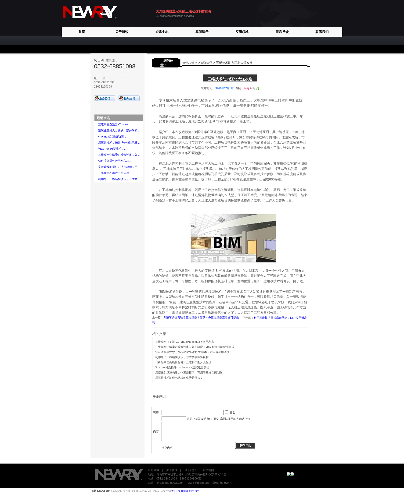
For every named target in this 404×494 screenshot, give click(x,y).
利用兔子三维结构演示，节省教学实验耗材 (182, 357)
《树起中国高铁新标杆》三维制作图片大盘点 (183, 362)
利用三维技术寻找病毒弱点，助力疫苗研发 (280, 317)
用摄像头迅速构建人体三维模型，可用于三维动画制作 (189, 372)
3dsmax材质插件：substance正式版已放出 (182, 367)
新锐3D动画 (189, 62)
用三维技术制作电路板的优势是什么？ (179, 377)
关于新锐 (121, 32)
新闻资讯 (206, 62)
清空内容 (167, 447)
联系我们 (322, 32)
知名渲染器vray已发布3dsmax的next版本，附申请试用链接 (192, 352)
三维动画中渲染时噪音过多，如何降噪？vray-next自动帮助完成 (194, 347)
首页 (82, 32)
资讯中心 (162, 32)
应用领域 (242, 32)
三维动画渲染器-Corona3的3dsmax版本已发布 (184, 341)
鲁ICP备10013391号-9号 (185, 491)
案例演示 (202, 32)
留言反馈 (282, 32)
